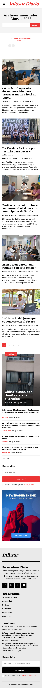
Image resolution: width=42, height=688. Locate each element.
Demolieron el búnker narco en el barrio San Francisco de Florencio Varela (20, 448)
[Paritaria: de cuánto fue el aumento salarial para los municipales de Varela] (21, 188)
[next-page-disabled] (13, 45)
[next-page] (19, 345)
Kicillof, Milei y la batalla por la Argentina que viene (20, 437)
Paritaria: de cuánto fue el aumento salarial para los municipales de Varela (20, 208)
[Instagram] (11, 585)
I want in (20, 479)
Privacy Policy (29, 485)
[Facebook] (4, 585)
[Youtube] (23, 585)
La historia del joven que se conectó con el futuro (19, 319)
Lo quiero (19, 670)
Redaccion (17, 101)
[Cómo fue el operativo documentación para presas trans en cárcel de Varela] (21, 72)
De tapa (5, 418)
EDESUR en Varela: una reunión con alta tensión (19, 266)
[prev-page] (9, 45)
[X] (17, 585)
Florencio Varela (9, 215)
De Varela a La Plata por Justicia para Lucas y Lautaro (19, 151)
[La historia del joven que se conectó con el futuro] (21, 302)
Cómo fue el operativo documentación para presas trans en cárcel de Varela (19, 93)
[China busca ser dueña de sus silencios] (21, 380)
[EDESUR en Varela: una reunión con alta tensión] (21, 248)
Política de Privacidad (28, 676)
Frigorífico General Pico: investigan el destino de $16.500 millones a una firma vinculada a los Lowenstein (21, 425)
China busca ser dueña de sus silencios (18, 395)
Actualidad (7, 102)
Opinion (5, 442)
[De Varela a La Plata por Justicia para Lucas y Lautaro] (21, 131)
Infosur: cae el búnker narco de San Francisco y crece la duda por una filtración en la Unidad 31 (20, 412)
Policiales (6, 158)
